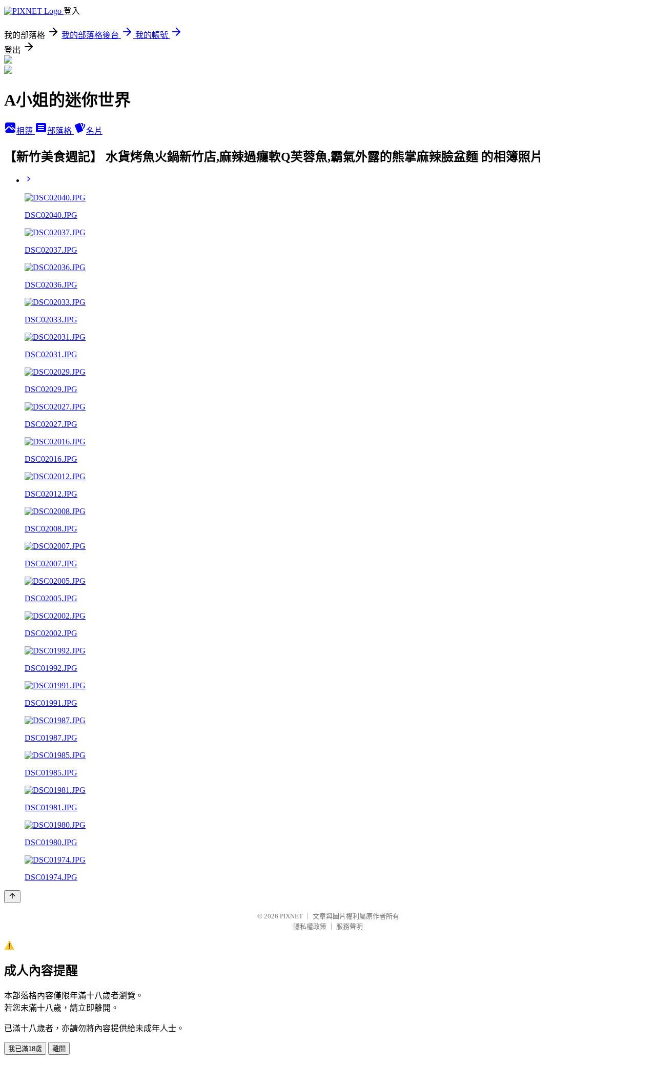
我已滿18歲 (25, 1049)
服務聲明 (349, 926)
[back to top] (12, 896)
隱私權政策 (309, 926)
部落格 (60, 131)
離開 (59, 1049)
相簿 (25, 131)
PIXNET (291, 916)
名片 (94, 131)
